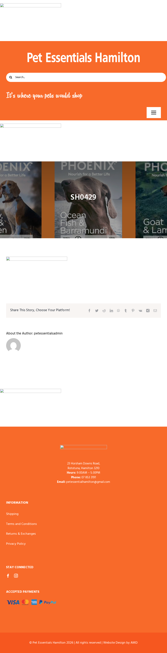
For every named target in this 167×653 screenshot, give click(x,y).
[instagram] (16, 576)
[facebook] (8, 576)
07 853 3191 (88, 477)
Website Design (114, 642)
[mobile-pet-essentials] (83, 446)
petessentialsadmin (48, 333)
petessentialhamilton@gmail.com (88, 482)
